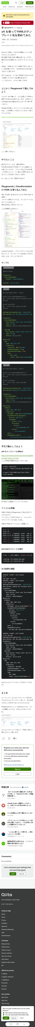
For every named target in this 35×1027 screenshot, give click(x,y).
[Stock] (9, 739)
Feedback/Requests (7, 929)
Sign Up (21, 874)
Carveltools (13, 39)
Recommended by (16, 787)
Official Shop (5, 1003)
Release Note (5, 944)
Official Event (29, 6)
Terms (3, 917)
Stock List (12, 6)
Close (22, 1018)
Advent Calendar (6, 953)
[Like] (3, 739)
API (2, 965)
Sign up (13, 1018)
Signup (29, 3)
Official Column (6, 950)
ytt (8, 39)
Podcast (4, 989)
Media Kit (4, 926)
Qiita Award (4, 959)
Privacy (3, 920)
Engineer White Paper (8, 962)
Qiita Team (4, 997)
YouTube (4, 986)
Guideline (4, 923)
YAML (4, 39)
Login (22, 3)
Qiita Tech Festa (6, 956)
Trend (4, 6)
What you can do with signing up (14, 764)
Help (2, 932)
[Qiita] (5, 2)
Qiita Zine (4, 1000)
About (3, 914)
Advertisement (5, 935)
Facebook (4, 983)
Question (20, 6)
